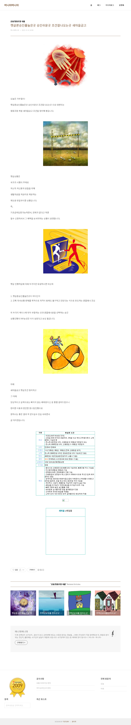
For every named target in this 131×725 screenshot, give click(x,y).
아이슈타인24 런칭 (43, 688)
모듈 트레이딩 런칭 (43, 683)
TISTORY (66, 721)
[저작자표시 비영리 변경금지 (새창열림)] (40, 570)
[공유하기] (20, 570)
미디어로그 (110, 5)
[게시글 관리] (23, 570)
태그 (99, 5)
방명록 (121, 5)
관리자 (74, 721)
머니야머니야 (11, 5)
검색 (27, 705)
